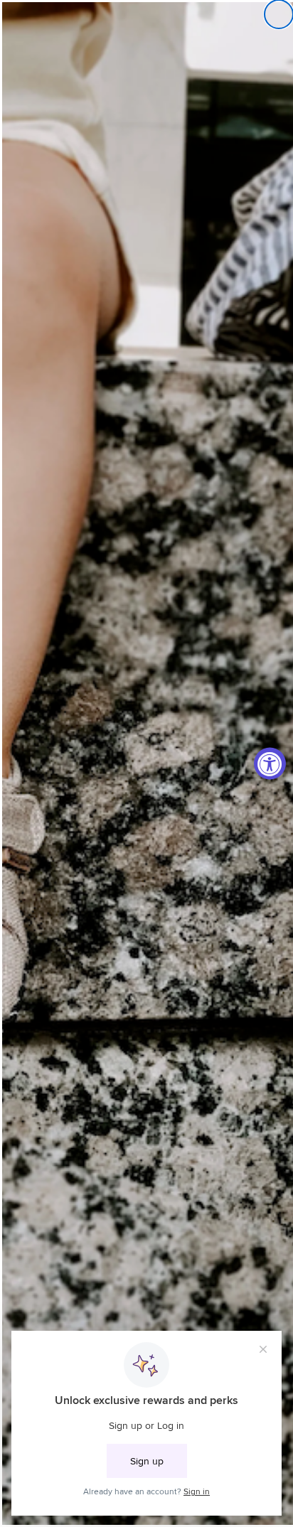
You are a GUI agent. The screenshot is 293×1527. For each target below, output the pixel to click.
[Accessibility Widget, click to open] (270, 764)
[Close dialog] (279, 14)
